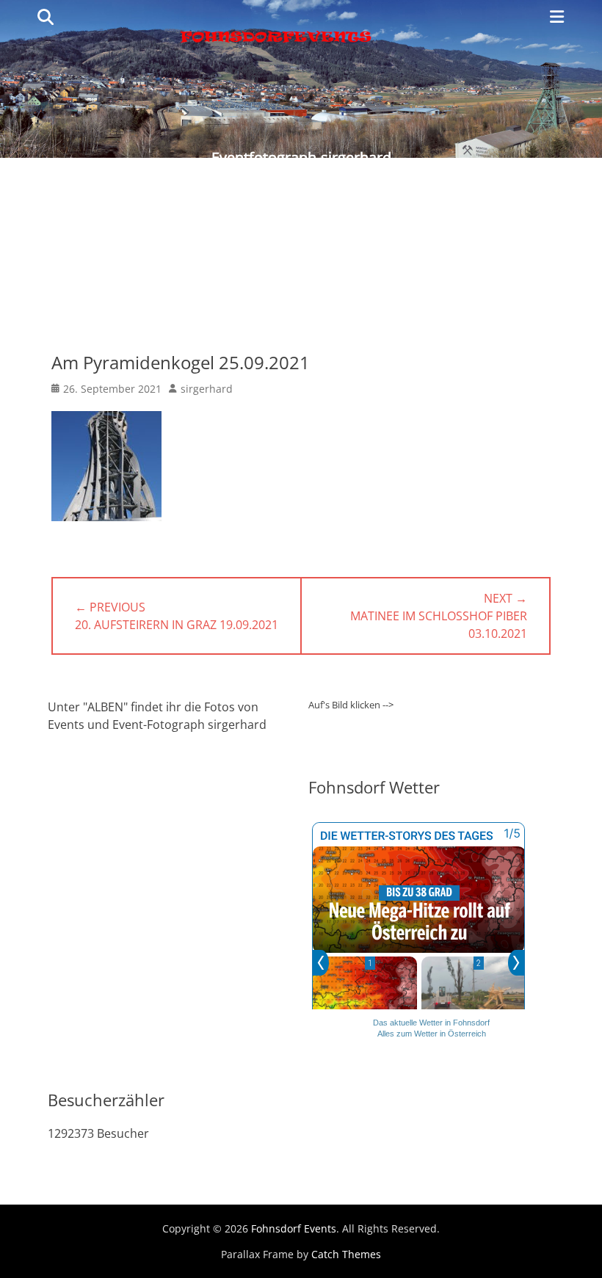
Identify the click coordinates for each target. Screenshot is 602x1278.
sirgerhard (207, 389)
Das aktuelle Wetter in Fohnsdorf (431, 1022)
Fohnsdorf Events (293, 1228)
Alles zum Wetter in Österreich (431, 1033)
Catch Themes (346, 1254)
